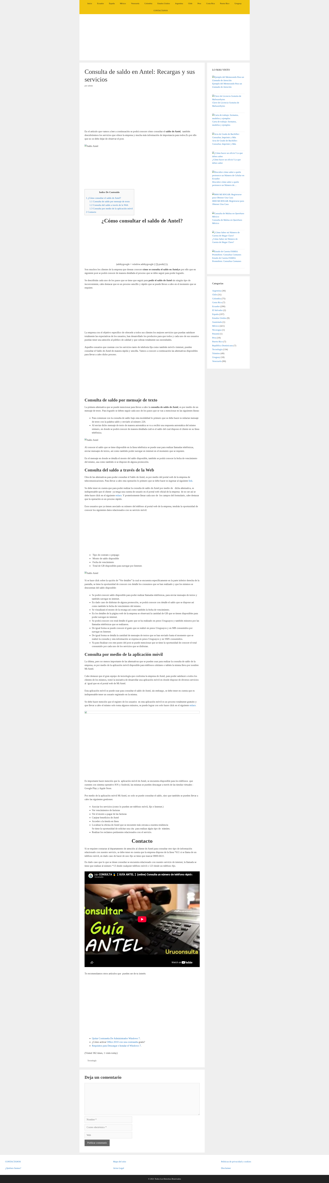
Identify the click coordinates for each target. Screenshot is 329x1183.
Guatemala (217, 322)
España (112, 3)
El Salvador (217, 310)
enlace (119, 495)
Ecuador (100, 3)
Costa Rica (210, 3)
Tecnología (91, 1060)
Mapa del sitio (119, 1161)
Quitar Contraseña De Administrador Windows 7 (116, 1038)
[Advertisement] (164, 37)
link (191, 480)
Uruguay (238, 3)
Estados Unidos (163, 3)
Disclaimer (226, 1168)
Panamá (215, 334)
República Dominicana (222, 345)
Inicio (89, 3)
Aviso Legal (118, 1168)
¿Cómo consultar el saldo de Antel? (103, 198)
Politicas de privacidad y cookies (236, 1161)
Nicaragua (217, 330)
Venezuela (135, 3)
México (123, 3)
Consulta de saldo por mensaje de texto (109, 201)
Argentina (179, 3)
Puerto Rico (224, 3)
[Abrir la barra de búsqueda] (174, 10)
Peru (199, 3)
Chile (190, 3)
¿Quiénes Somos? (13, 1168)
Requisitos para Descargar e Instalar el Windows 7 (116, 1045)
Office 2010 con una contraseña (122, 1042)
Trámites (216, 353)
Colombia (148, 3)
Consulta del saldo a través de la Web (108, 205)
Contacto (91, 212)
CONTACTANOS (161, 11)
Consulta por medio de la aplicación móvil (111, 208)
